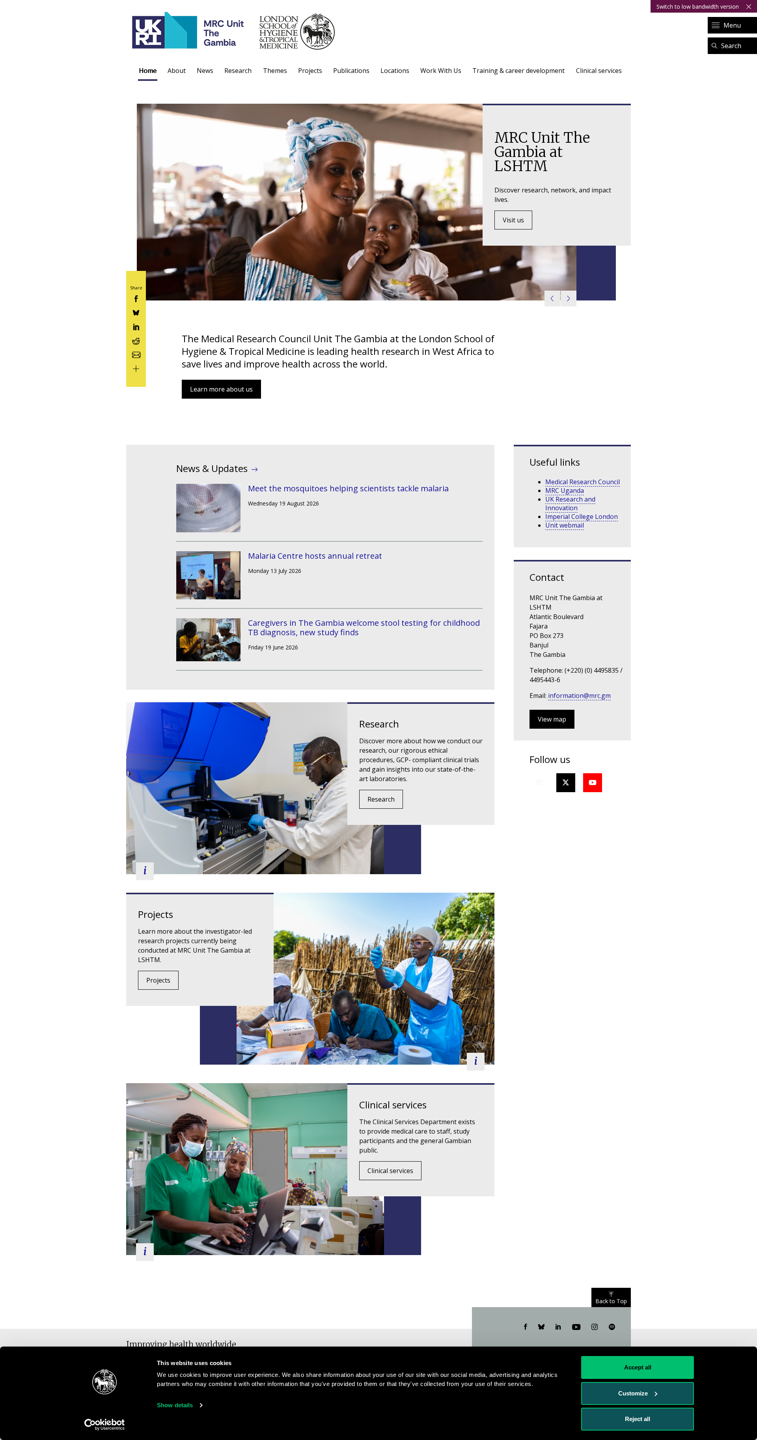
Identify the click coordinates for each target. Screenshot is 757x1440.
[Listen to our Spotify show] (612, 1327)
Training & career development (518, 70)
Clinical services (599, 70)
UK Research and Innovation (570, 503)
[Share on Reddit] (136, 340)
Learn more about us (221, 389)
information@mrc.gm (579, 695)
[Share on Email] (136, 354)
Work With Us (440, 70)
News (205, 70)
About (177, 70)
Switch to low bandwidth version (697, 6)
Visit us (513, 220)
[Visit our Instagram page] (594, 1327)
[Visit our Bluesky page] (541, 1327)
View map (552, 719)
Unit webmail (564, 525)
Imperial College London (581, 516)
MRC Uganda (564, 490)
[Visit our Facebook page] (525, 1327)
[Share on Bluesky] (136, 312)
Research (238, 70)
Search (731, 45)
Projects (310, 70)
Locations (394, 70)
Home (148, 70)
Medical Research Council (582, 482)
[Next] (568, 298)
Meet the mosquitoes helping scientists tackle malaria (348, 488)
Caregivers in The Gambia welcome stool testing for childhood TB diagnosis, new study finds (364, 627)
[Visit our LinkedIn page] (558, 1327)
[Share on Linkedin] (136, 326)
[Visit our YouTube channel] (576, 1327)
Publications (351, 70)
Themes (275, 70)
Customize (633, 1393)
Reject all (637, 1419)
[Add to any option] (136, 368)
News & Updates (212, 468)
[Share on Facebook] (136, 298)
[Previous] (552, 298)
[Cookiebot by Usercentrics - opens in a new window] (104, 1425)
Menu (732, 25)
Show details (175, 1405)
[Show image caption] (145, 871)
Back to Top (611, 1301)
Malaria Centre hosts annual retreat (315, 555)
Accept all (637, 1367)
